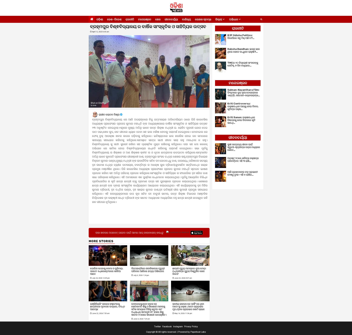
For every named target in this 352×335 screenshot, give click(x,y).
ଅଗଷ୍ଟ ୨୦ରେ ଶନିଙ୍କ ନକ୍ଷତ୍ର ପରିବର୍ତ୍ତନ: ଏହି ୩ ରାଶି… (243, 159)
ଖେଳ (158, 19)
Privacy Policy (191, 326)
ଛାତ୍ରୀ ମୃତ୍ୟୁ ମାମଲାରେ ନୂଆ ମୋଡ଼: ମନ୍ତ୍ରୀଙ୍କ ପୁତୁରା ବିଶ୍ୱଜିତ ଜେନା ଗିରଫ (189, 271)
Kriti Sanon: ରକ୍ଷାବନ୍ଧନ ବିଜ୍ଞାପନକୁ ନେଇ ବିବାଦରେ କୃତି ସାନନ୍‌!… (241, 120)
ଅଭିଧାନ (233, 19)
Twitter (157, 326)
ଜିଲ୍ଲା (218, 19)
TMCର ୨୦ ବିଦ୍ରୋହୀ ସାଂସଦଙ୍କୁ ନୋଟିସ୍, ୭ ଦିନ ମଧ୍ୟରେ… (242, 64)
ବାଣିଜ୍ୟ (186, 19)
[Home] (91, 19)
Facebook (167, 326)
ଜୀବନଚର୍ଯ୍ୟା (171, 19)
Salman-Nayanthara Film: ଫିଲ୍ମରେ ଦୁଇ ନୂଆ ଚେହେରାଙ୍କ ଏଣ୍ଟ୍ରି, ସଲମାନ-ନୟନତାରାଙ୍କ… (243, 92)
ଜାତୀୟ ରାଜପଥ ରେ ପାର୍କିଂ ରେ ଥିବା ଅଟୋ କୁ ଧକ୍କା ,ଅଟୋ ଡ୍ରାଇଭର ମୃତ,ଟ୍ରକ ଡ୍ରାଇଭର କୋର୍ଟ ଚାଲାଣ (188, 306)
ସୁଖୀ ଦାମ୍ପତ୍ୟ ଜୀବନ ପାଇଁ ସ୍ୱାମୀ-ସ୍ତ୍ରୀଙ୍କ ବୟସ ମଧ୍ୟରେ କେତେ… (243, 147)
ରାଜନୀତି (130, 19)
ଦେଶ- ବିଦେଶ (114, 19)
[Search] (261, 19)
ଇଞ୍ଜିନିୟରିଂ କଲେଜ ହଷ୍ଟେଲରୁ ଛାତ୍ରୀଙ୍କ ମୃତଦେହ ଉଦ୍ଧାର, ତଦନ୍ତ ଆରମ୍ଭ (107, 306)
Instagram (178, 326)
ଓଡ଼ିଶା (99, 19)
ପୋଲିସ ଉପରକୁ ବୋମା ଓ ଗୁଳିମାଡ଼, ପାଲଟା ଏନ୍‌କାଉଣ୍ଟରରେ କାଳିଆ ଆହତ (106, 271)
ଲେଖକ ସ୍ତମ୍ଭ (203, 19)
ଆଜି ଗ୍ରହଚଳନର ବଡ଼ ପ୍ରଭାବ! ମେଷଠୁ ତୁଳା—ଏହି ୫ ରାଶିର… (242, 173)
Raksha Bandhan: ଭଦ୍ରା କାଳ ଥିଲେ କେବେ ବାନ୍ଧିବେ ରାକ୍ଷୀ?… (243, 50)
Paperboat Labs (198, 332)
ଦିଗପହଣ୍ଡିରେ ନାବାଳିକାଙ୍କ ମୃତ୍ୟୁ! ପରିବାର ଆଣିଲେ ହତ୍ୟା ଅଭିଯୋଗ (148, 270)
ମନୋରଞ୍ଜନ (144, 19)
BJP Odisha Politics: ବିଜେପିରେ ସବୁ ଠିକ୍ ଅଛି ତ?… (240, 37)
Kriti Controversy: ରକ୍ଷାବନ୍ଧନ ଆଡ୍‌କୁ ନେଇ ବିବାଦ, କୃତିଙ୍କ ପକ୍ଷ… (242, 106)
